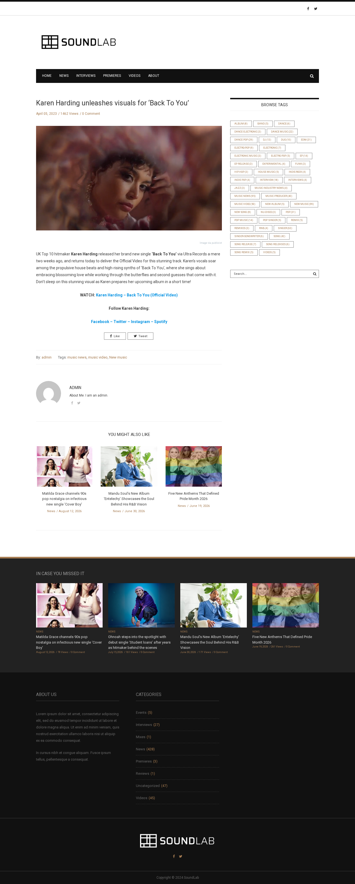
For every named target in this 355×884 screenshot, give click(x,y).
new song (242, 212)
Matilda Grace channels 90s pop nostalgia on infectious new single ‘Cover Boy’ (64, 498)
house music (268, 172)
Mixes (140, 737)
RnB (263, 228)
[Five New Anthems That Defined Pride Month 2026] (194, 468)
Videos (134, 76)
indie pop (242, 180)
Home (47, 76)
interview (269, 180)
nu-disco (268, 212)
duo (286, 139)
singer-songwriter (249, 236)
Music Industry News (271, 188)
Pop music (243, 220)
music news (77, 357)
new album (275, 204)
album (241, 123)
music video (98, 357)
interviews (297, 180)
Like (117, 336)
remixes (241, 228)
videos (269, 252)
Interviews (85, 76)
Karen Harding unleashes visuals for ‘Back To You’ (112, 103)
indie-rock (297, 172)
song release (245, 244)
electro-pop (243, 147)
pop (291, 212)
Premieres (112, 76)
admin (47, 357)
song (279, 236)
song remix (243, 252)
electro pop (280, 155)
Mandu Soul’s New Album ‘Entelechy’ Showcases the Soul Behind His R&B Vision (129, 498)
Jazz (239, 188)
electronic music (247, 155)
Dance (284, 123)
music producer (278, 196)
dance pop (243, 139)
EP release (243, 163)
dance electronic (247, 131)
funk (300, 163)
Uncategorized (148, 786)
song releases (278, 244)
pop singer (272, 220)
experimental (273, 163)
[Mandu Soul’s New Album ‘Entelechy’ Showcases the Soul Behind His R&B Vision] (129, 468)
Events (141, 712)
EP (304, 155)
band (262, 123)
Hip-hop (241, 172)
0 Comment (91, 114)
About (153, 76)
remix (297, 220)
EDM (306, 139)
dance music (282, 131)
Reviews (142, 773)
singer (285, 228)
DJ (267, 139)
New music (118, 357)
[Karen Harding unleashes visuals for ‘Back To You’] (129, 182)
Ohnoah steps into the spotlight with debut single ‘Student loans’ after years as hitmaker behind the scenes (139, 642)
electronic (272, 147)
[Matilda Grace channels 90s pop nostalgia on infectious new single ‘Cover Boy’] (64, 468)
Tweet (142, 336)
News (64, 76)
